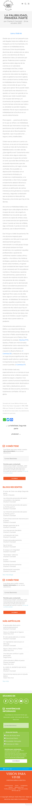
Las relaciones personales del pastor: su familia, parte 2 (15, 506)
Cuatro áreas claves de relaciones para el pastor (15, 519)
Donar (16, 785)
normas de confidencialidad (17, 757)
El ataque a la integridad (11, 550)
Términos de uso (16, 790)
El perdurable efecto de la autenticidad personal (11, 626)
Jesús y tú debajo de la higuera (13, 632)
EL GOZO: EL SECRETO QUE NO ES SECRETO (14, 668)
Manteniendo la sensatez (11, 569)
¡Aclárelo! (16, 434)
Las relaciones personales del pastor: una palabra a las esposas (15, 499)
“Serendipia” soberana (10, 555)
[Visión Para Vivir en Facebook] (5, 701)
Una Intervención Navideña (12, 530)
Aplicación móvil (19, 787)
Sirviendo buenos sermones (12, 564)
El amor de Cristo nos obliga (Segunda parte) (15, 492)
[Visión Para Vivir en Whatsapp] (26, 701)
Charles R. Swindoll (14, 21)
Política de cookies (23, 789)
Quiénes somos (9, 785)
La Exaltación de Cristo (10, 535)
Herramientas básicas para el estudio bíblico (15, 675)
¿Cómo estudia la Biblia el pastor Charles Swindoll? (14, 661)
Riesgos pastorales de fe (11, 525)
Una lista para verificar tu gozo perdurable (13, 654)
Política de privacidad (10, 789)
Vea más (6, 681)
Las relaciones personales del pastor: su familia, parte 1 (15, 513)
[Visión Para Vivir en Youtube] (21, 701)
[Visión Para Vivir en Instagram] (16, 701)
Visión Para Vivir (20, 797)
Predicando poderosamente (12, 540)
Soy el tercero (7, 545)
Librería (11, 787)
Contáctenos (24, 785)
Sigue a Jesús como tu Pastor (12, 649)
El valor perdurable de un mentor (14, 637)
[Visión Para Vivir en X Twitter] (11, 701)
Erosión (5, 560)
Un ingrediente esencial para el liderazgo (13, 643)
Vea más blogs (8, 575)
